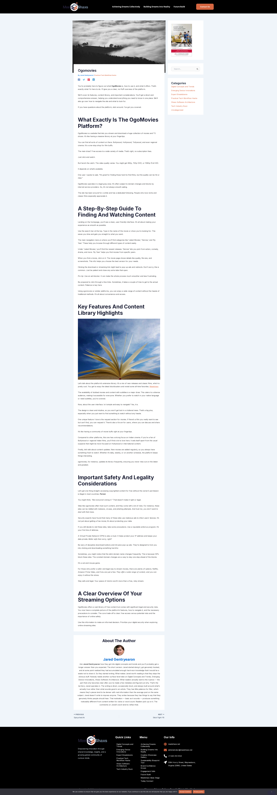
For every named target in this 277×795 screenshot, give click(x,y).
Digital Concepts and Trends (182, 86)
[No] (271, 793)
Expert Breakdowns (179, 94)
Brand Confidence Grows (148, 767)
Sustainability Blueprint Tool (150, 761)
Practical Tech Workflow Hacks (105, 75)
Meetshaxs (154, 386)
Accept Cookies (185, 792)
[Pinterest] (89, 79)
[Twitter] (84, 79)
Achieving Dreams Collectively (126, 6)
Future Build (179, 6)
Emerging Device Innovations (183, 90)
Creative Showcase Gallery (148, 756)
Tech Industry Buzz (179, 106)
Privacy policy (198, 792)
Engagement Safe (148, 771)
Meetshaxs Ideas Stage (150, 778)
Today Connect (147, 781)
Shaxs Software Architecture (183, 102)
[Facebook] (79, 79)
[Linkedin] (94, 79)
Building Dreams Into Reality (156, 6)
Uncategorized (177, 110)
